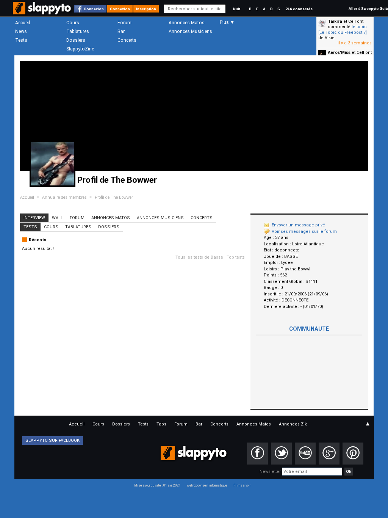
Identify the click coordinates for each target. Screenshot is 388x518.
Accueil (22, 22)
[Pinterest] (353, 454)
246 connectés (299, 9)
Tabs (161, 424)
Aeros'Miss (339, 52)
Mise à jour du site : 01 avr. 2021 (157, 485)
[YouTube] (305, 454)
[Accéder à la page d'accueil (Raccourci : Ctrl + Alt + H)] (42, 11)
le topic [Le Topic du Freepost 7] (342, 29)
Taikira (335, 21)
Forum (124, 22)
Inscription (146, 9)
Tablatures (77, 31)
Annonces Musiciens (190, 31)
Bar (121, 31)
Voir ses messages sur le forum (304, 231)
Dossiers (75, 40)
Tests (21, 40)
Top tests (236, 257)
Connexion (94, 9)
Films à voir (241, 485)
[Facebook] (257, 454)
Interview (34, 217)
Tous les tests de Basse (199, 257)
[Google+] (329, 454)
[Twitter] (281, 454)
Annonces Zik (293, 424)
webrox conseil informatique (207, 485)
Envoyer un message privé (298, 225)
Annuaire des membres (64, 197)
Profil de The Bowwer (114, 197)
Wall (57, 217)
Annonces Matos (187, 22)
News (21, 31)
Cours (72, 22)
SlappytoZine (80, 49)
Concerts (126, 40)
